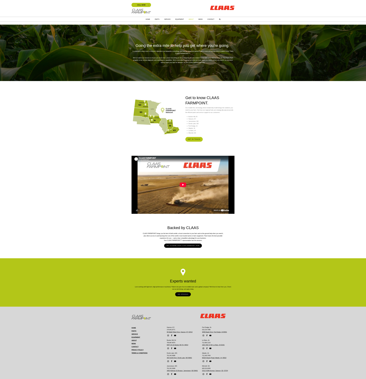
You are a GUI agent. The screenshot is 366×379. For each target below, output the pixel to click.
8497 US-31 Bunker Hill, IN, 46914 (177, 345)
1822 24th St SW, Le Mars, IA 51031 (213, 345)
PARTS (134, 331)
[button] (219, 19)
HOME (134, 328)
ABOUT (134, 340)
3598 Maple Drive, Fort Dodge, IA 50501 (214, 332)
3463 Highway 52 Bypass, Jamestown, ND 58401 (182, 370)
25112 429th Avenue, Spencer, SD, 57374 (215, 370)
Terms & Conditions (139, 353)
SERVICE (135, 334)
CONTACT (135, 347)
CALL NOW (141, 5)
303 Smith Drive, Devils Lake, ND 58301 (179, 358)
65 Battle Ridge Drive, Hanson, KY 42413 (179, 332)
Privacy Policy (138, 350)
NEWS (134, 343)
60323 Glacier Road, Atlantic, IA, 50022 (214, 358)
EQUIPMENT (136, 337)
